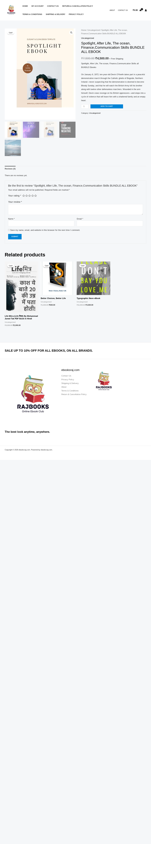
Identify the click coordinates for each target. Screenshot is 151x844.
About (112, 10)
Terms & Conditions (32, 14)
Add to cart (107, 106)
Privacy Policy (76, 14)
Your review (15, 202)
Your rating (14, 195)
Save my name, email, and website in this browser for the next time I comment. (45, 230)
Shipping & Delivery (55, 14)
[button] (71, 32)
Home (25, 6)
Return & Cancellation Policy (77, 6)
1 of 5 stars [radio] (23, 195)
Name (11, 219)
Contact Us (53, 6)
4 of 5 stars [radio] (32, 195)
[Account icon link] (146, 10)
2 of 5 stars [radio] (26, 195)
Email (80, 219)
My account (37, 6)
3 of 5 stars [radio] (29, 195)
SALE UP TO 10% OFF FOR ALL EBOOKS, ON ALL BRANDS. (49, 350)
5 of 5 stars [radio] (35, 195)
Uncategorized (94, 30)
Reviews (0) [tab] (10, 169)
